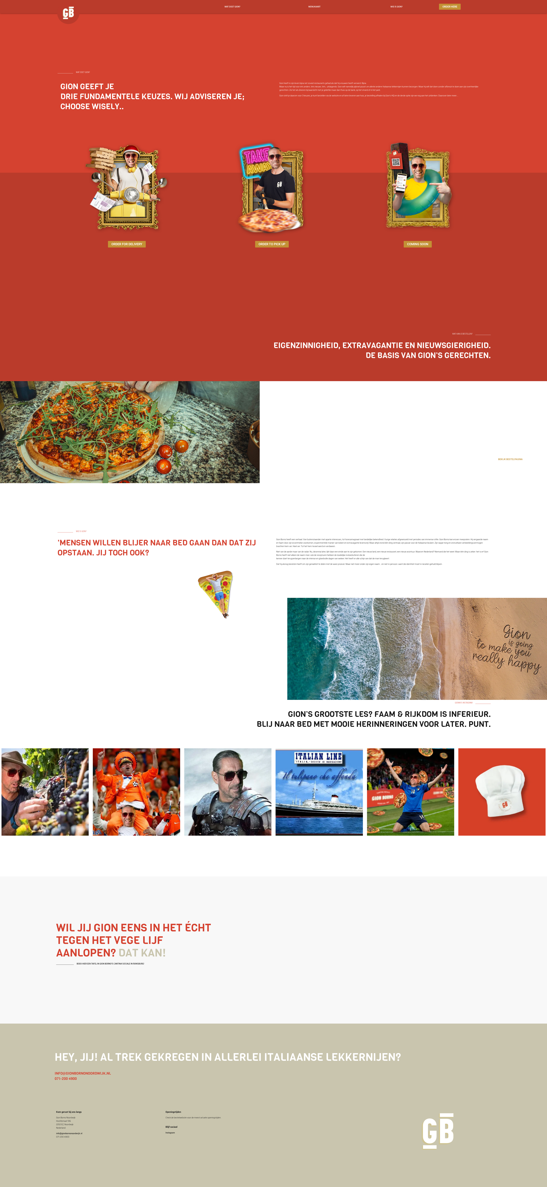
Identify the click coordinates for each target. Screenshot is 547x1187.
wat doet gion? (232, 6)
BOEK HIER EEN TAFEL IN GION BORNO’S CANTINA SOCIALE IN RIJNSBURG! (110, 963)
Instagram (170, 1132)
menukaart (314, 6)
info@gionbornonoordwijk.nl (69, 1133)
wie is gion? (396, 6)
